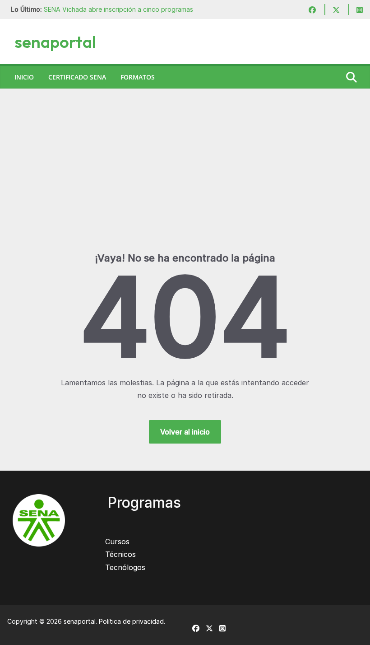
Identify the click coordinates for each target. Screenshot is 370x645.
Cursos (117, 541)
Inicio (24, 77)
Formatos (137, 77)
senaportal (55, 42)
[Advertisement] (185, 184)
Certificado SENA (77, 77)
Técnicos (120, 554)
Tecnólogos (125, 567)
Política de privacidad (131, 621)
